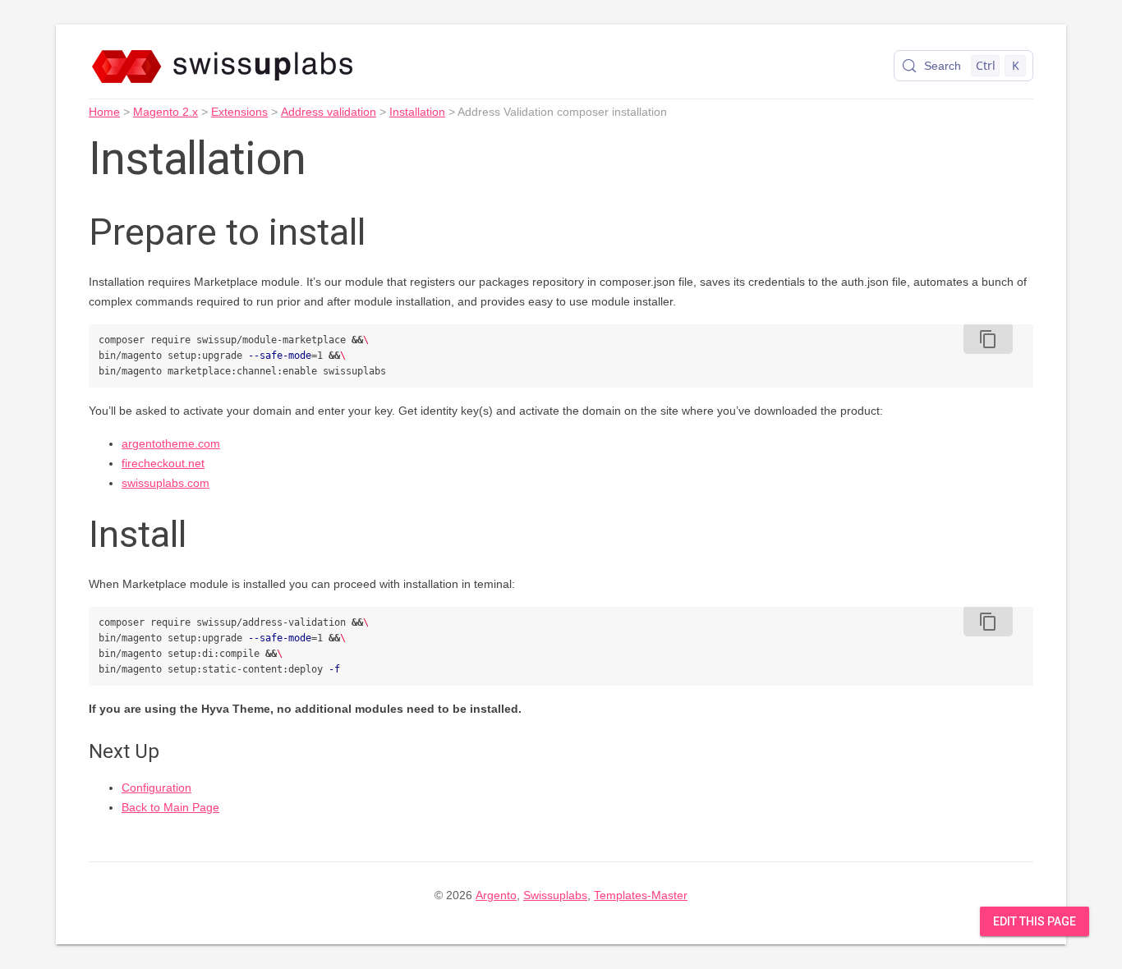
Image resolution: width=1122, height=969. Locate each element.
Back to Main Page (170, 807)
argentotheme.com (171, 443)
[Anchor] (390, 228)
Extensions (239, 111)
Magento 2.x (165, 111)
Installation (417, 111)
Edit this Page (1034, 921)
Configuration (156, 787)
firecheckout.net (163, 463)
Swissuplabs (555, 895)
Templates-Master (640, 895)
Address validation (328, 111)
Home (104, 111)
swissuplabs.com (165, 482)
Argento (496, 895)
